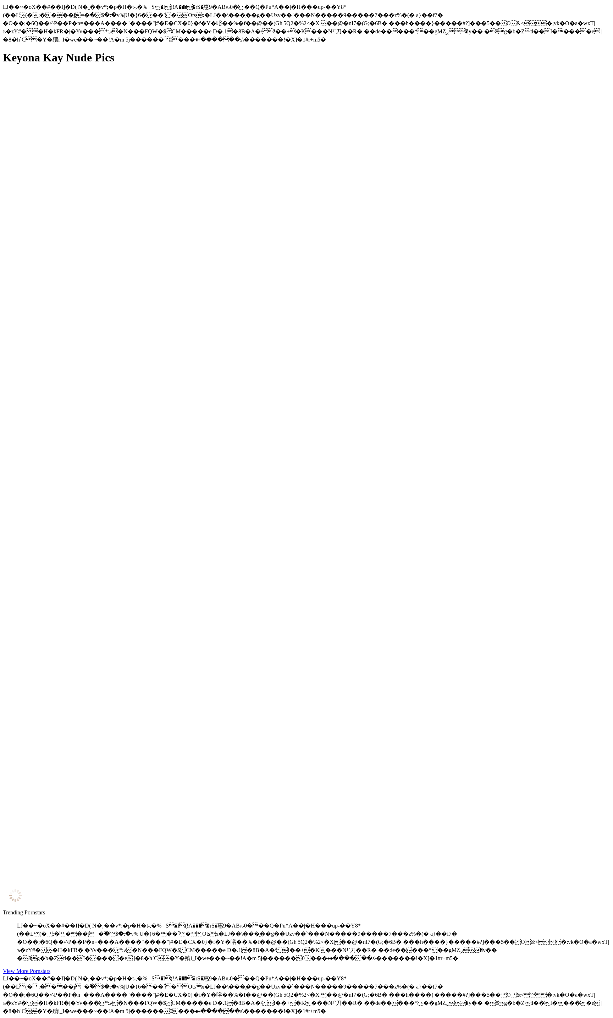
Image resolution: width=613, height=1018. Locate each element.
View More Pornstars (26, 971)
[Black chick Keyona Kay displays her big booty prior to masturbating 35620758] (70, 230)
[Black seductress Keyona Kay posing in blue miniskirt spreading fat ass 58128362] (70, 874)
